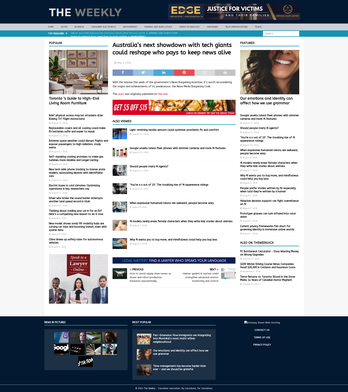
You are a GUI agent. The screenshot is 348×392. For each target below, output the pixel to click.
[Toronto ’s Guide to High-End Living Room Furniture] (78, 72)
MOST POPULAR (141, 322)
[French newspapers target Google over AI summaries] (61, 349)
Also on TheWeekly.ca (257, 242)
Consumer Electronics (103, 27)
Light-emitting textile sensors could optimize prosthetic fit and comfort (174, 129)
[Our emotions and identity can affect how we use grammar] (269, 72)
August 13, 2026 (59, 123)
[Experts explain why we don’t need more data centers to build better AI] (93, 337)
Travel (258, 27)
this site (163, 94)
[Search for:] (281, 33)
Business (79, 27)
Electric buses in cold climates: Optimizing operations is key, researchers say (74, 187)
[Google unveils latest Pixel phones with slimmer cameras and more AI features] (120, 152)
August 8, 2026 (139, 207)
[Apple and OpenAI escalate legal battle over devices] (109, 349)
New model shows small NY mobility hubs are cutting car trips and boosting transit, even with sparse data (78, 227)
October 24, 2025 (251, 284)
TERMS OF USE (262, 337)
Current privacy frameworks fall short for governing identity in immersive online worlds (267, 228)
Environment (130, 27)
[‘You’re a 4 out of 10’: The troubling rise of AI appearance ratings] (120, 188)
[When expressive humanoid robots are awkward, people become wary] (120, 207)
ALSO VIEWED (122, 121)
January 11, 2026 (251, 259)
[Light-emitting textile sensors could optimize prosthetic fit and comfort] (120, 133)
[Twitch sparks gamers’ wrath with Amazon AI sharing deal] (61, 337)
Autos (64, 27)
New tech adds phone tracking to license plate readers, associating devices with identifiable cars (77, 172)
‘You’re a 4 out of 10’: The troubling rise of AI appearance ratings (169, 184)
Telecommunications (236, 27)
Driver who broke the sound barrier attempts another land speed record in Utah (76, 200)
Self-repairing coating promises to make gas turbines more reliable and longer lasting (76, 158)
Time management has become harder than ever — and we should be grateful (179, 367)
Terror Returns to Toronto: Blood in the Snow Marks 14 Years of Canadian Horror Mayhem (267, 278)
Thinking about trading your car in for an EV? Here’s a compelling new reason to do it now (76, 212)
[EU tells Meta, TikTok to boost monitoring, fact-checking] (85, 361)
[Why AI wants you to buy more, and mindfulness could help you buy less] (120, 243)
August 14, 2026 (140, 134)
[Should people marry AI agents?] (120, 170)
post (121, 94)
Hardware (212, 27)
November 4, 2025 (251, 271)
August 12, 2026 (140, 152)
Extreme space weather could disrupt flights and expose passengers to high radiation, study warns (78, 144)
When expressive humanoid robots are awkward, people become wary (172, 203)
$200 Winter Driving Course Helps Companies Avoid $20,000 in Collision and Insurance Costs (267, 266)
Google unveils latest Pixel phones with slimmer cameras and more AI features (178, 148)
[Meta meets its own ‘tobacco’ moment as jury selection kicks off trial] (109, 337)
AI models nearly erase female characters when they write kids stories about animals (181, 221)
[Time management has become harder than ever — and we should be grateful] (144, 369)
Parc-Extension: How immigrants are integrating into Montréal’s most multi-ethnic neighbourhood (182, 338)
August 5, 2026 (139, 225)
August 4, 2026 (58, 247)
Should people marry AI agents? (149, 166)
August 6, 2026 (58, 218)
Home (51, 27)
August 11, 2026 (140, 170)
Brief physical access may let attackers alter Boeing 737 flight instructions (76, 117)
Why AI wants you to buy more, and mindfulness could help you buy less (173, 239)
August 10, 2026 (140, 189)
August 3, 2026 (250, 208)
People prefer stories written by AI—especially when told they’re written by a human (268, 190)
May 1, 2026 (124, 62)
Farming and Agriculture (158, 27)
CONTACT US (262, 330)
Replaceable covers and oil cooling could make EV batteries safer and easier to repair (77, 130)
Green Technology (189, 27)
